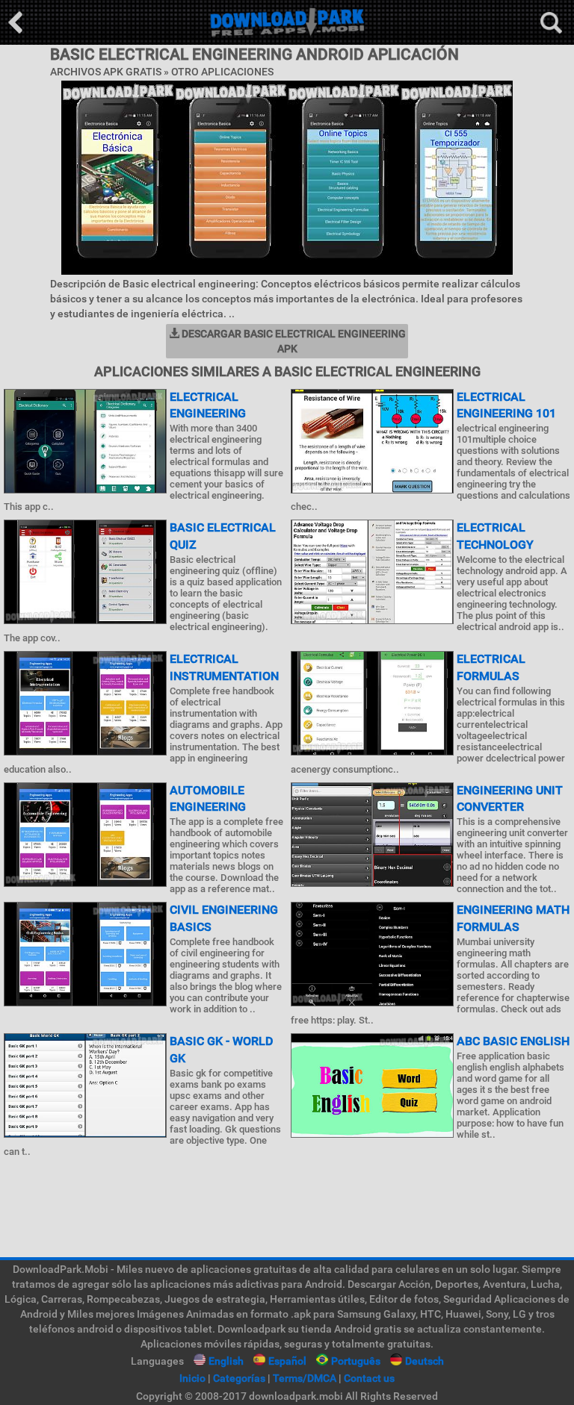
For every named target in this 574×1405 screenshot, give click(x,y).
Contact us (369, 1378)
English (226, 1361)
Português (355, 1361)
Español (287, 1361)
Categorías (239, 1378)
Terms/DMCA (304, 1378)
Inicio (192, 1378)
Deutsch (424, 1361)
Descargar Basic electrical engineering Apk (292, 341)
